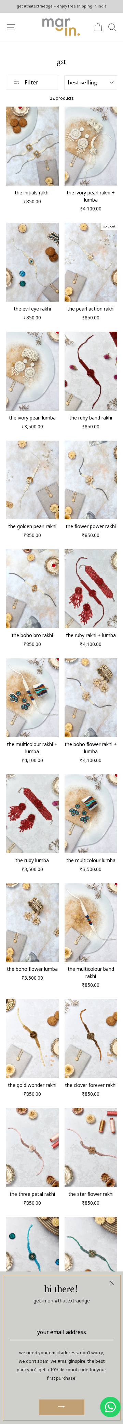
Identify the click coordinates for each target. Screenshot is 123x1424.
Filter (30, 82)
